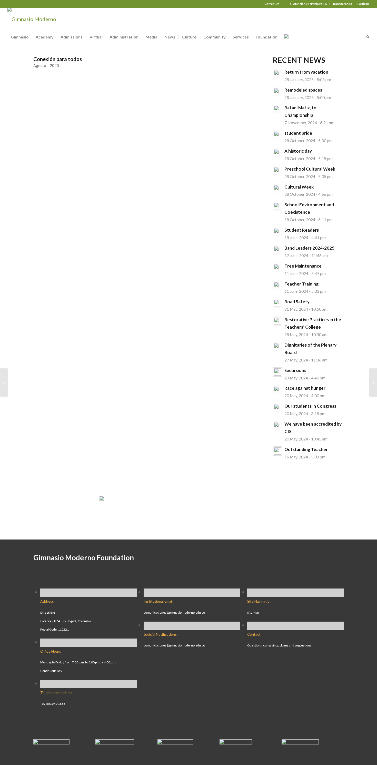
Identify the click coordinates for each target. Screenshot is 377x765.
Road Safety (297, 301)
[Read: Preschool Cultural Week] (277, 170)
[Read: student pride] (277, 134)
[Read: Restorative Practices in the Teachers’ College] (277, 321)
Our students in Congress (310, 406)
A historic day (298, 151)
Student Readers (301, 230)
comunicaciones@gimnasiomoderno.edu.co (174, 612)
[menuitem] (272, 4)
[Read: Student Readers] (277, 231)
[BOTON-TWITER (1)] (236, 742)
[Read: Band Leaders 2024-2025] (277, 249)
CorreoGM (272, 3)
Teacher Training (301, 284)
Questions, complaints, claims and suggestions (279, 645)
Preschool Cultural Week (309, 169)
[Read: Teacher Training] (277, 285)
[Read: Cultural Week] (277, 188)
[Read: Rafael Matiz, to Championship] (277, 109)
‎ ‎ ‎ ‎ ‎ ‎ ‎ (286, 3)
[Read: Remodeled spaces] (277, 91)
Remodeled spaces (303, 90)
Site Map (253, 612)
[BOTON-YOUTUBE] (175, 742)
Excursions (295, 370)
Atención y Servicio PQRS (310, 3)
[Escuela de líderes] (373, 382)
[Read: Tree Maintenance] (277, 267)
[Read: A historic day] (277, 152)
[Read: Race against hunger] (277, 389)
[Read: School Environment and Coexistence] (277, 206)
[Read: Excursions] (277, 372)
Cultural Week (299, 187)
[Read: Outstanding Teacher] (277, 451)
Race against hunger (304, 388)
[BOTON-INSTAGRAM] (114, 742)
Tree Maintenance (303, 266)
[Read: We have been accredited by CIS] (277, 425)
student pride (298, 133)
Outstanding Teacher (306, 449)
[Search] (366, 37)
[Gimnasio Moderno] (31, 19)
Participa (364, 3)
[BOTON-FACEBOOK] (51, 742)
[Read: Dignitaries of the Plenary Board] (277, 346)
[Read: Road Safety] (277, 303)
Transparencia (342, 3)
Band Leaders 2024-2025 (309, 248)
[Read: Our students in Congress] (277, 407)
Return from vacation (306, 72)
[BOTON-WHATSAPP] (300, 742)
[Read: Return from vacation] (277, 73)
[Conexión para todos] (4, 382)
